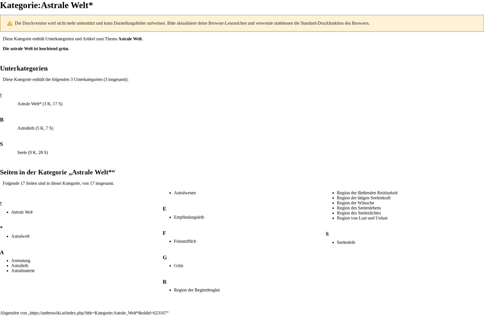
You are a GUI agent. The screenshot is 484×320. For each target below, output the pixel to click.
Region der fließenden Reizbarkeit (367, 192)
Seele (22, 152)
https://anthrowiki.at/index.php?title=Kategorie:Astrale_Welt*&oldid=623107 (98, 312)
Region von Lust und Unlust (362, 218)
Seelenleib (346, 242)
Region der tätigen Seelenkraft (363, 197)
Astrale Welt (130, 38)
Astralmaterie (23, 270)
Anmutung (20, 260)
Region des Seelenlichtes (359, 213)
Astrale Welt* (29, 103)
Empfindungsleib (189, 217)
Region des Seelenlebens (359, 207)
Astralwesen (185, 192)
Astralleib (25, 128)
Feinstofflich (185, 241)
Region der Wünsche (355, 202)
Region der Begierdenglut (197, 290)
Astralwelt (20, 236)
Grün (178, 265)
